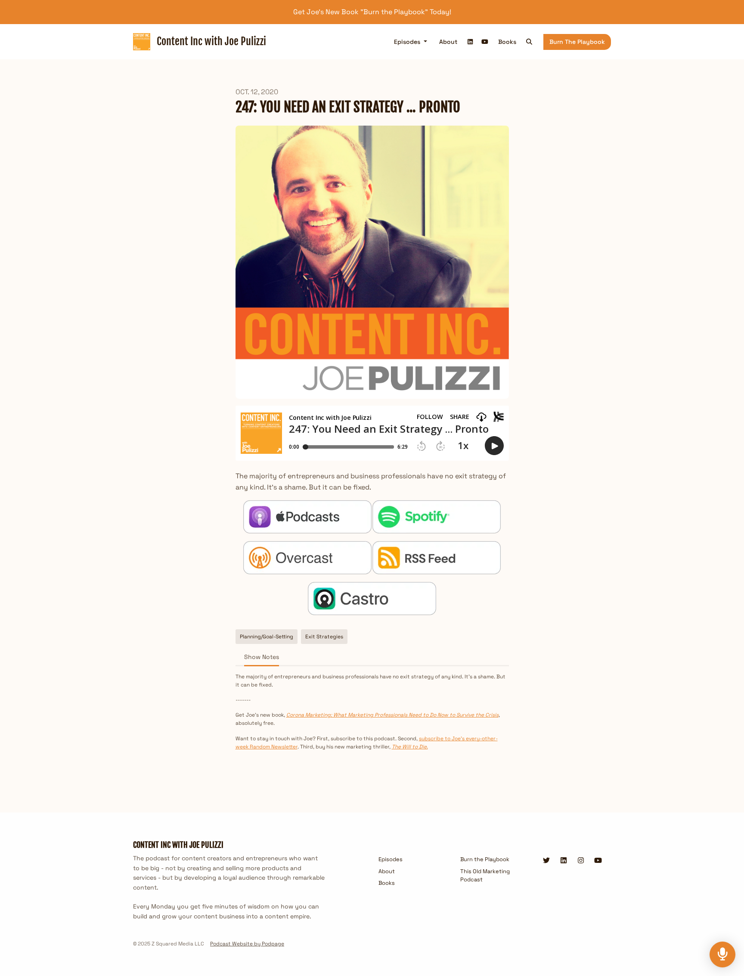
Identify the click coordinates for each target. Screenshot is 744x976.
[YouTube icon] (598, 860)
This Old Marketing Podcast (485, 875)
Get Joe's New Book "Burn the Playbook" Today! (372, 11)
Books (507, 42)
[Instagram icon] (581, 860)
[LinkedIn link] (470, 42)
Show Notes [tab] (261, 657)
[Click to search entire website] (529, 42)
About (448, 42)
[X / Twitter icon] (546, 860)
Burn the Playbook (577, 42)
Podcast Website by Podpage (247, 943)
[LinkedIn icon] (563, 860)
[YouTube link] (484, 42)
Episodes (408, 42)
